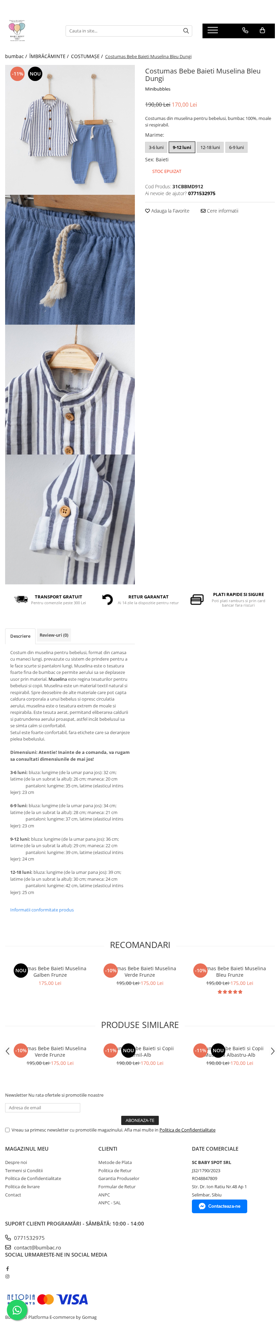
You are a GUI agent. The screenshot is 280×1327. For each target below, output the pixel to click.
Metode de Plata (115, 1162)
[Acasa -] (30, 31)
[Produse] (214, 32)
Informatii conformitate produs (42, 910)
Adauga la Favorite (170, 210)
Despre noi (16, 1162)
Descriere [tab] (20, 636)
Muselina (57, 679)
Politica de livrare (22, 1186)
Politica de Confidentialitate (187, 1130)
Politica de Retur (114, 1170)
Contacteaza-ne (224, 1206)
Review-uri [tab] (54, 635)
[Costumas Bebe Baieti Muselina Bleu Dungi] (70, 130)
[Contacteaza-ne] (245, 30)
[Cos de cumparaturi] (262, 30)
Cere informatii (222, 210)
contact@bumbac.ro (37, 1247)
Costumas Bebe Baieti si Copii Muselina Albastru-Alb (230, 1051)
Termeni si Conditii (24, 1170)
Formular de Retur (117, 1186)
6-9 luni (236, 147)
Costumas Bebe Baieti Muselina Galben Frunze (50, 971)
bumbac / (16, 56)
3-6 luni (156, 147)
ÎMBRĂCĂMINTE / (49, 56)
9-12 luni (182, 147)
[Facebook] (7, 1268)
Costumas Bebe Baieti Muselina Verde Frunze (140, 971)
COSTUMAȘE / (87, 56)
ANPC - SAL (109, 1203)
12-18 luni (210, 147)
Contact (13, 1195)
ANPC (104, 1195)
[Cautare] (186, 31)
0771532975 (29, 1237)
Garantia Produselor (118, 1178)
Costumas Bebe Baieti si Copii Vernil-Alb (140, 1051)
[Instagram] (7, 1276)
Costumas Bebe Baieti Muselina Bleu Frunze (230, 971)
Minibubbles (157, 89)
